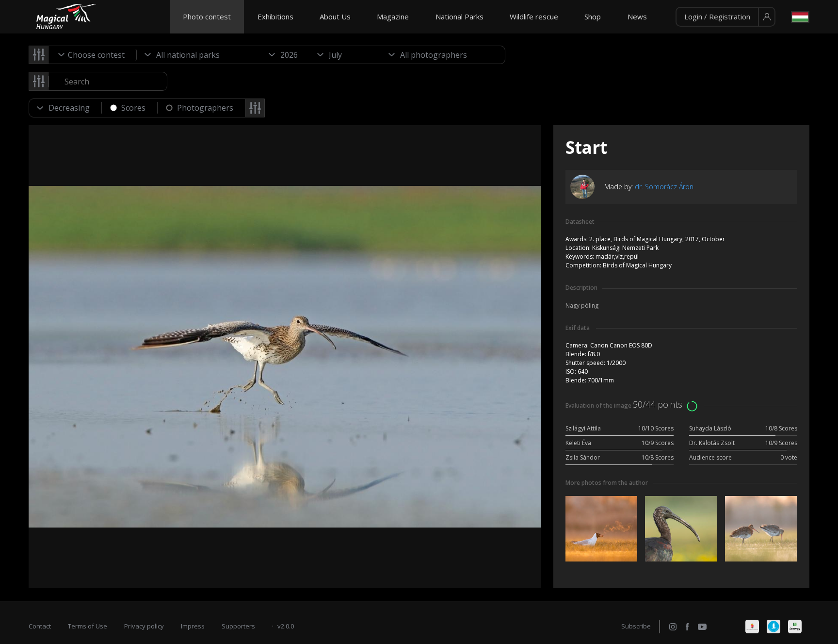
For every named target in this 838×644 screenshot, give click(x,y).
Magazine (393, 16)
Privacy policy (144, 626)
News (637, 16)
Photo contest (207, 16)
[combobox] (92, 55)
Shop (592, 16)
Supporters (238, 626)
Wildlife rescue (534, 16)
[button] (725, 17)
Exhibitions (275, 16)
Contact (40, 626)
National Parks (459, 16)
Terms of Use (87, 626)
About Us (335, 16)
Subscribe (636, 626)
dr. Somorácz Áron (664, 186)
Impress (193, 626)
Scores (133, 107)
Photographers (205, 107)
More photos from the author (606, 483)
